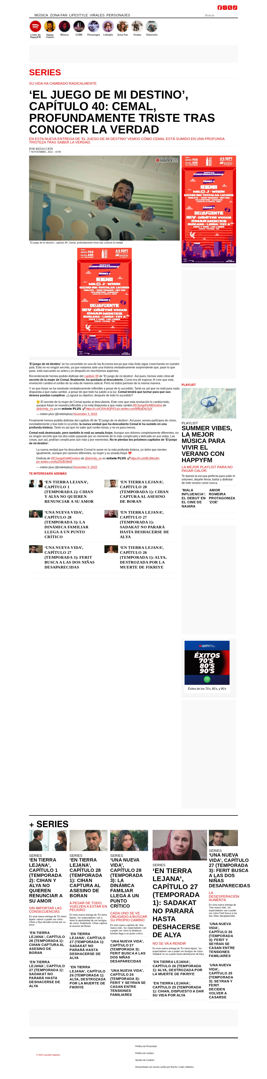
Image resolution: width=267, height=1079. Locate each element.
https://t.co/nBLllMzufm (144, 458)
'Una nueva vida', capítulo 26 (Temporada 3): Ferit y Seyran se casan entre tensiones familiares (128, 982)
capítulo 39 (91, 376)
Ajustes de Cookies (144, 1060)
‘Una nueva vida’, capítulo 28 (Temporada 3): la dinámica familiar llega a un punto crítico (66, 524)
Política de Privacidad (146, 1046)
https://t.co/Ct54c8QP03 (101, 408)
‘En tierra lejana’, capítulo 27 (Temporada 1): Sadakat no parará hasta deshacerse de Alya (144, 524)
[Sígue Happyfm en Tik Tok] (235, 8)
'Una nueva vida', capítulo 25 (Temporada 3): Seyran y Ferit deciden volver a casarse (221, 981)
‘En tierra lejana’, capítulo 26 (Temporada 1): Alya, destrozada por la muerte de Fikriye (143, 557)
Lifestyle (78, 15)
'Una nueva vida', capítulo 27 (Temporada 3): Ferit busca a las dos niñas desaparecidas (128, 951)
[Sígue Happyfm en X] (230, 8)
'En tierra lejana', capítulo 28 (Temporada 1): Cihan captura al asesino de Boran (47, 943)
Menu (31, 16)
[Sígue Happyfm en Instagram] (225, 8)
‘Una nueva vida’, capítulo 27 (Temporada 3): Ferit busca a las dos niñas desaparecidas (69, 557)
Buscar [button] (236, 15)
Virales (97, 15)
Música (41, 15)
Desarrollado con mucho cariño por (164, 1067)
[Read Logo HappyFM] (49, 8)
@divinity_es (44, 408)
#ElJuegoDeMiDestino (147, 405)
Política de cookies (144, 1053)
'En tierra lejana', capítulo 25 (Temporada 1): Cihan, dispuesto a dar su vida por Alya (178, 989)
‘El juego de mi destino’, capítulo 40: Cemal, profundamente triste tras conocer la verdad (122, 112)
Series (45, 72)
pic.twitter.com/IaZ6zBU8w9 (54, 461)
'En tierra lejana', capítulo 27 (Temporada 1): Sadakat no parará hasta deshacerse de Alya (47, 974)
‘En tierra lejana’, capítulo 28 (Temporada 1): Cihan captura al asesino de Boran (144, 492)
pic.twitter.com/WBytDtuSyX (134, 408)
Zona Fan (58, 15)
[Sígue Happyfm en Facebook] (220, 8)
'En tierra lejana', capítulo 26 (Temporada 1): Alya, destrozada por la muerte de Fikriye (88, 977)
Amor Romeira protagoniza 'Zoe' (222, 496)
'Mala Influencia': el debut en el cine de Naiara (194, 498)
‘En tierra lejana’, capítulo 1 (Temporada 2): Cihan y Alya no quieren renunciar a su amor (69, 492)
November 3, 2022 (85, 414)
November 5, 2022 (85, 467)
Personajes (118, 15)
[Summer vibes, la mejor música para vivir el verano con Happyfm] (209, 403)
